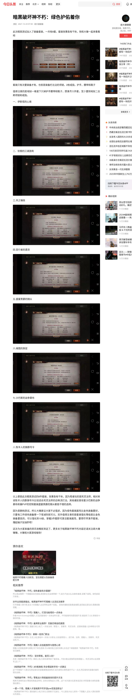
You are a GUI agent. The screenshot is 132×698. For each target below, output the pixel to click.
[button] (21, 4)
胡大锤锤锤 (38, 24)
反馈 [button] (126, 679)
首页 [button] (126, 670)
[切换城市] (38, 4)
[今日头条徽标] (9, 4)
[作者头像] (126, 18)
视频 (44, 4)
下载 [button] (126, 686)
